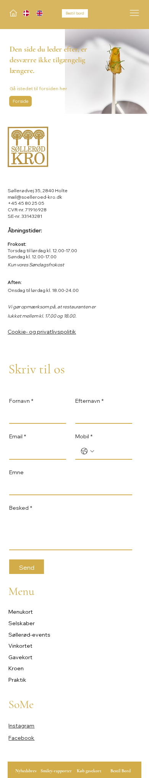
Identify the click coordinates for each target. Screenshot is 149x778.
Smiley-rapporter (56, 770)
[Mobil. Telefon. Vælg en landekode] (87, 451)
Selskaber (21, 623)
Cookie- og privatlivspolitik (42, 331)
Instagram (21, 725)
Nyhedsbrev (26, 770)
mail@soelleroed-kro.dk (35, 197)
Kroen (16, 668)
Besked (20, 507)
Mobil (83, 436)
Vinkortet (20, 645)
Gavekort (20, 657)
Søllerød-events (29, 634)
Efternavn (89, 400)
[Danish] (24, 13)
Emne (16, 472)
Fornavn (21, 400)
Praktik (17, 679)
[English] (37, 13)
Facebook (21, 737)
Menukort (20, 611)
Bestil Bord (120, 770)
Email (17, 436)
